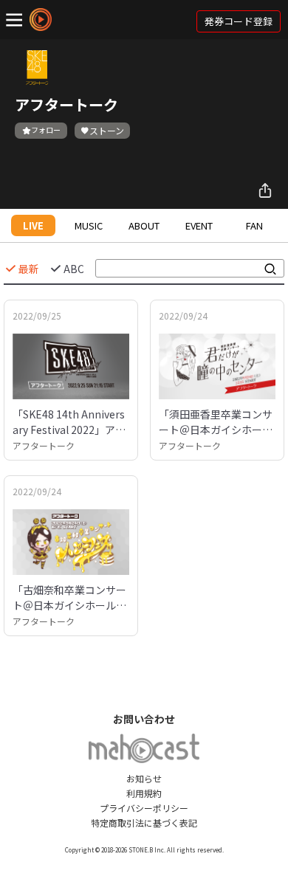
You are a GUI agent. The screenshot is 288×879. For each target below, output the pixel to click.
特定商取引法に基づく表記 (144, 822)
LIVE (33, 225)
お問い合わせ (144, 718)
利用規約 (144, 793)
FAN (254, 225)
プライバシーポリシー (144, 808)
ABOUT (144, 225)
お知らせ (144, 778)
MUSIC (89, 225)
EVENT (199, 225)
